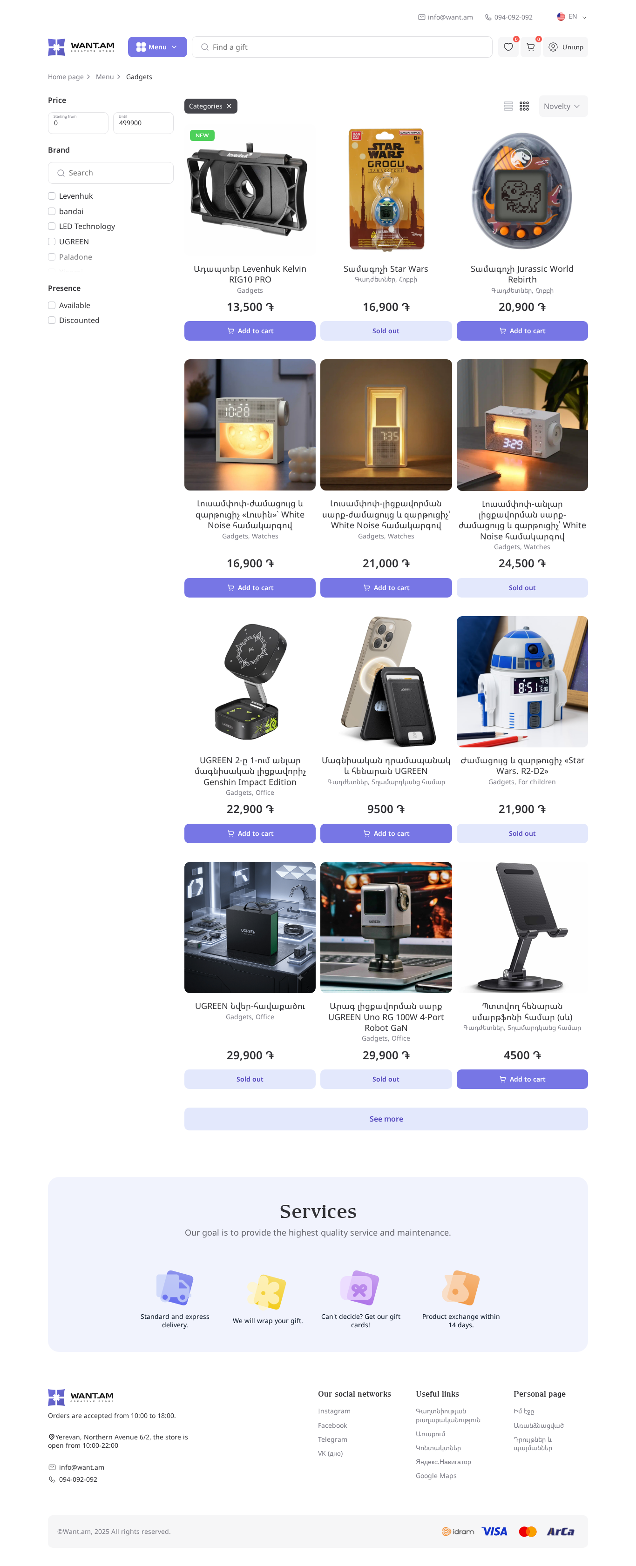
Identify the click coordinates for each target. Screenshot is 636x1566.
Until (123, 116)
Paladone (75, 257)
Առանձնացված (539, 1425)
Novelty (557, 106)
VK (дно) (330, 1453)
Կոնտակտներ (438, 1447)
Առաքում (430, 1433)
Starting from (65, 116)
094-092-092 (513, 17)
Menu (105, 77)
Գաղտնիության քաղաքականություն (448, 1415)
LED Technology (87, 226)
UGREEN (74, 241)
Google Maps (436, 1475)
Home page (66, 77)
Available (74, 305)
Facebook (332, 1425)
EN (572, 16)
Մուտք (572, 46)
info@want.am (450, 17)
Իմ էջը (524, 1410)
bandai (71, 211)
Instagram (334, 1410)
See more (386, 1119)
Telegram (332, 1439)
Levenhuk (76, 196)
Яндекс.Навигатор (443, 1461)
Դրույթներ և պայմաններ (533, 1443)
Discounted (79, 320)
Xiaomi (71, 272)
